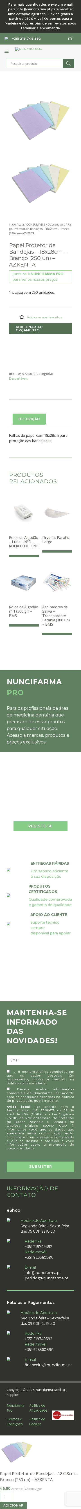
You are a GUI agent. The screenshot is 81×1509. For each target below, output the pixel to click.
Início (12, 224)
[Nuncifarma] (37, 51)
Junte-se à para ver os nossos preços (38, 276)
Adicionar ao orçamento (29, 328)
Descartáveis (56, 224)
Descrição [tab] (29, 419)
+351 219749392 (38, 1247)
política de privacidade (26, 1083)
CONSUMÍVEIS (35, 224)
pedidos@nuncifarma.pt (46, 1278)
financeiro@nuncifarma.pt (48, 1365)
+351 (26, 39)
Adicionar (13, 1505)
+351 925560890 (39, 1257)
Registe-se (40, 826)
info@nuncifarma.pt (43, 1273)
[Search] (68, 63)
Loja (21, 224)
